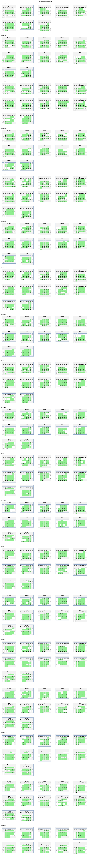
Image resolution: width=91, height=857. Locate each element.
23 (28, 13)
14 (12, 12)
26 (48, 13)
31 (30, 15)
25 (46, 13)
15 (26, 12)
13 (23, 12)
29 (26, 15)
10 (5, 12)
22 (26, 13)
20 (23, 13)
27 (23, 15)
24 (30, 13)
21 (12, 13)
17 (5, 13)
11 (7, 12)
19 (48, 12)
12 (48, 10)
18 (7, 13)
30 (28, 15)
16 (28, 12)
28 (64, 15)
